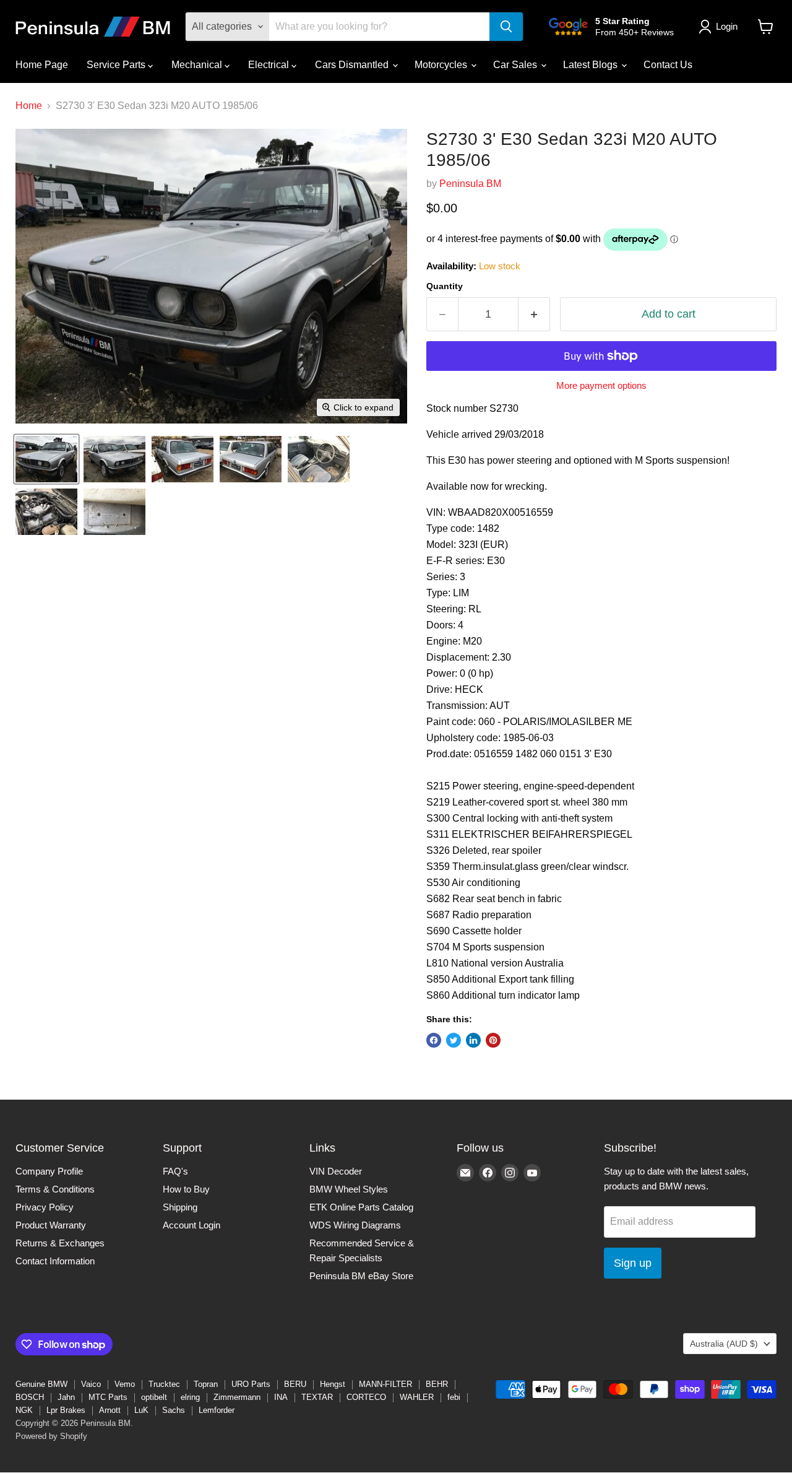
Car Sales (516, 64)
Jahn (66, 1397)
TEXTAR (317, 1397)
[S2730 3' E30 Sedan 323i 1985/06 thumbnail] (46, 459)
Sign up (633, 1263)
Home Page (41, 64)
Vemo (124, 1384)
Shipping (180, 1207)
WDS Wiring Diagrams (355, 1225)
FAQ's (175, 1171)
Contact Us (668, 64)
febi (453, 1397)
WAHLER (417, 1397)
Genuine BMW (41, 1384)
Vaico (91, 1384)
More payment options (601, 385)
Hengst (332, 1384)
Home (28, 105)
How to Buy (186, 1189)
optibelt (154, 1397)
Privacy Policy (44, 1207)
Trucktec (164, 1384)
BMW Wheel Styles (348, 1189)
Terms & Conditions (55, 1189)
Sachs (173, 1410)
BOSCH (29, 1397)
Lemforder (217, 1410)
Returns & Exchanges (60, 1243)
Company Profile (49, 1171)
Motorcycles (442, 64)
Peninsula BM (470, 183)
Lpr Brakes (65, 1410)
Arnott (110, 1410)
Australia (724, 1344)
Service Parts (117, 64)
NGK (24, 1410)
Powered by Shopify (51, 1436)
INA (281, 1397)
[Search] (506, 26)
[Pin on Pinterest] (493, 1040)
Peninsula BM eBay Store (361, 1276)
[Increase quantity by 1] (534, 314)
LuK (141, 1410)
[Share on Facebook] (433, 1040)
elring (190, 1397)
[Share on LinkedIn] (473, 1040)
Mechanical (198, 64)
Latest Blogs (591, 64)
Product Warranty (50, 1225)
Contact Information (55, 1261)
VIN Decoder (335, 1171)
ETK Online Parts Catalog (361, 1207)
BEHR (437, 1384)
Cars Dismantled (353, 64)
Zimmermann (236, 1397)
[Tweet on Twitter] (453, 1040)
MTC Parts (107, 1397)
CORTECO (366, 1397)
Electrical (269, 64)
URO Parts (250, 1384)
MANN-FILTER (385, 1384)
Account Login (191, 1225)
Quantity (444, 286)
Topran (206, 1384)
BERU (295, 1384)
